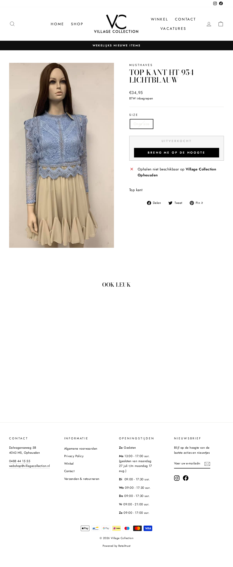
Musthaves (141, 65)
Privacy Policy (74, 456)
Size (133, 115)
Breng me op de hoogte (176, 152)
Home (57, 24)
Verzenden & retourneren (81, 478)
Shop (77, 24)
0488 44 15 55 (19, 461)
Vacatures (173, 28)
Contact (185, 19)
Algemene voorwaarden (80, 448)
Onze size (141, 124)
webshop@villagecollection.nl (29, 465)
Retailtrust (124, 546)
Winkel (159, 19)
